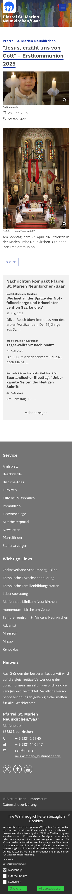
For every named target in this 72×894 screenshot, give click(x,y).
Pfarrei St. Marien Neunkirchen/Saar (21, 717)
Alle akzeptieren (50, 888)
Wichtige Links (17, 559)
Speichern (17, 888)
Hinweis (11, 662)
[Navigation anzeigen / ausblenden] (62, 7)
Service (10, 455)
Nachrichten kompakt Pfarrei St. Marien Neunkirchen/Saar (35, 284)
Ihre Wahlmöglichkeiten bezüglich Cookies (36, 818)
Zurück (10, 262)
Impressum (8, 859)
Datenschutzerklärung (20, 854)
